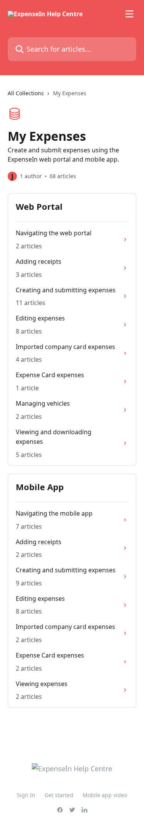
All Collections (26, 93)
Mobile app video (105, 795)
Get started (59, 795)
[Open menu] (129, 14)
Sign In (26, 795)
